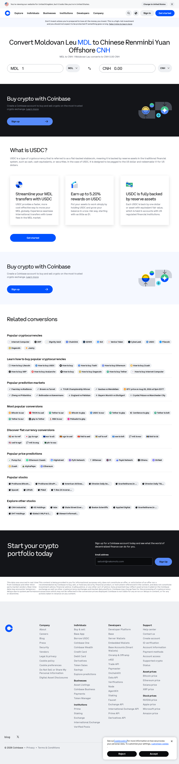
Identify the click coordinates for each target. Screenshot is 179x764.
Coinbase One (81, 642)
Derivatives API (117, 717)
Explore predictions (85, 674)
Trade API (113, 664)
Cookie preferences (50, 665)
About (42, 629)
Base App (79, 633)
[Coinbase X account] (18, 737)
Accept (154, 753)
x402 (111, 659)
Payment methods (153, 651)
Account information (154, 647)
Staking (78, 713)
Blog (42, 638)
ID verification (151, 642)
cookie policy (121, 741)
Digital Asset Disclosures (53, 677)
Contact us (149, 633)
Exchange (79, 717)
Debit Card (80, 656)
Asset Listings (82, 684)
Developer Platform (119, 629)
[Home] (7, 13)
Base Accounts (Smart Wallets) (120, 649)
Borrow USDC (81, 638)
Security (44, 647)
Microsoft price (151, 708)
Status (146, 665)
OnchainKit (114, 673)
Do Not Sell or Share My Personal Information (52, 671)
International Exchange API (123, 708)
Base (111, 633)
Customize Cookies (160, 744)
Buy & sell (79, 629)
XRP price (148, 689)
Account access (151, 656)
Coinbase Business (84, 689)
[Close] (171, 741)
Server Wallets (116, 638)
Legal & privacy (47, 656)
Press (42, 642)
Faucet (112, 700)
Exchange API (115, 704)
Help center (149, 629)
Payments (79, 693)
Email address (102, 554)
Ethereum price (151, 680)
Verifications (115, 682)
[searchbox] (73, 68)
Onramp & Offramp (118, 655)
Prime (77, 708)
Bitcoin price (150, 675)
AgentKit (113, 691)
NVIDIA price (150, 700)
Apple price (149, 704)
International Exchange (87, 722)
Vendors (44, 651)
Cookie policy (47, 660)
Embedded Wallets (119, 642)
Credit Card (80, 651)
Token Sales (81, 665)
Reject (121, 753)
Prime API (113, 713)
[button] (33, 13)
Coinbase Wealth (83, 647)
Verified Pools (82, 726)
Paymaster (114, 668)
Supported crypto (153, 660)
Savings (78, 669)
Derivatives (80, 660)
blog (7, 737)
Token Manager (82, 698)
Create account (151, 638)
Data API (113, 677)
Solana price (150, 684)
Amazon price (150, 713)
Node (111, 686)
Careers (43, 633)
